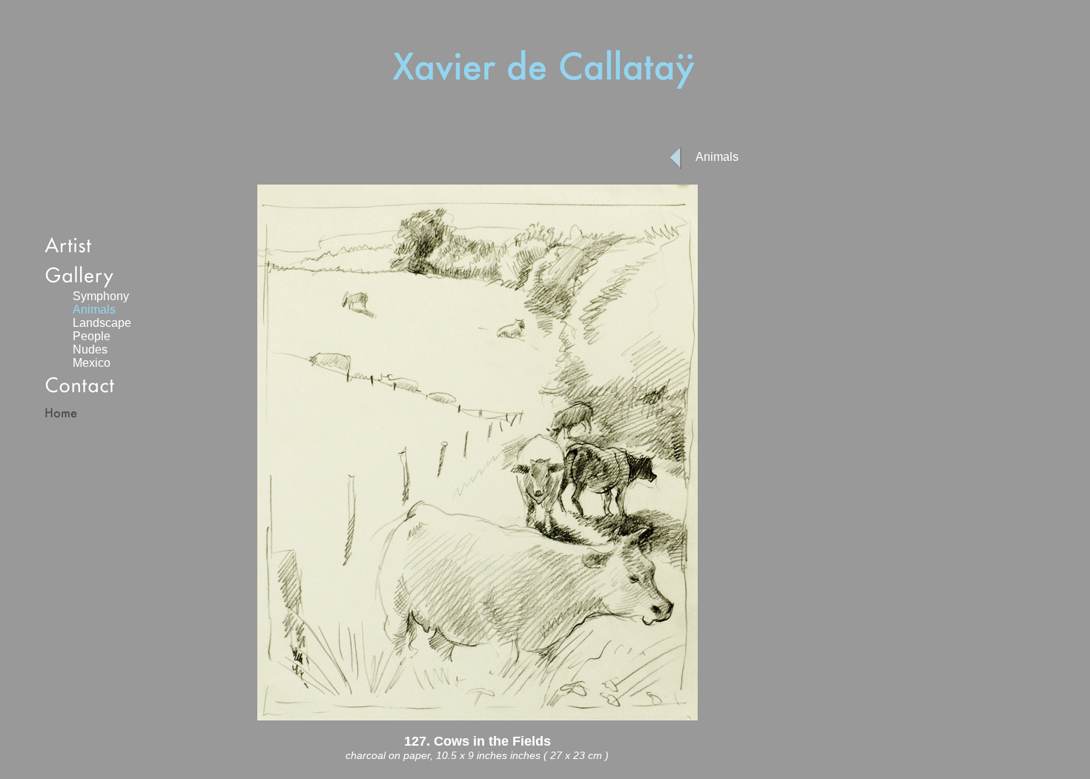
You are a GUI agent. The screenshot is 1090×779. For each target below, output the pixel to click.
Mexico (91, 363)
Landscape (102, 322)
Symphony (101, 296)
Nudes (90, 349)
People (91, 336)
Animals (717, 156)
